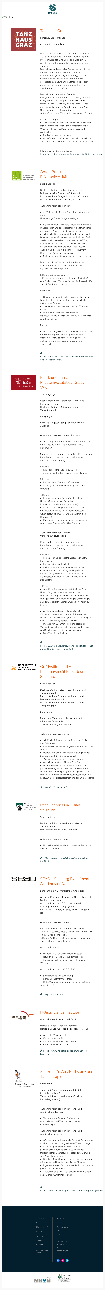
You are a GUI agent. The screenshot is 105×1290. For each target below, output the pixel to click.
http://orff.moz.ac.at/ (55, 787)
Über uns (40, 1223)
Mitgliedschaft (42, 1227)
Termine (39, 1236)
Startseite (40, 1218)
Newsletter (61, 1218)
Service (39, 1231)
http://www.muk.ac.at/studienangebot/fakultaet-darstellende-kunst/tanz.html (67, 645)
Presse (59, 1234)
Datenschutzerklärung (63, 1229)
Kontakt (39, 1244)
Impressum (61, 1223)
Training (39, 1240)
